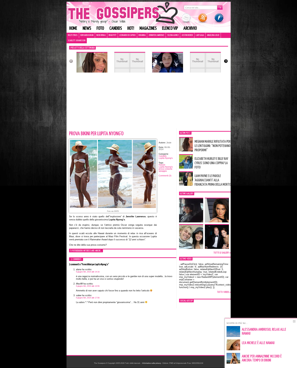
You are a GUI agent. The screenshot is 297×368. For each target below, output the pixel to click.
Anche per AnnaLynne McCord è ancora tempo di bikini (262, 358)
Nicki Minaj (101, 35)
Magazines (148, 28)
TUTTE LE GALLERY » (222, 252)
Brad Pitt (112, 35)
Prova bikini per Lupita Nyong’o (96, 133)
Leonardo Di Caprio (127, 35)
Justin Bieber (187, 35)
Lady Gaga (200, 35)
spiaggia (163, 171)
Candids (115, 28)
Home (73, 28)
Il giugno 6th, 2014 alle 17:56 (88, 298)
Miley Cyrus (73, 35)
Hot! (130, 28)
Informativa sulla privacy (151, 363)
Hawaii (162, 165)
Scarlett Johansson (76, 41)
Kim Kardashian (87, 35)
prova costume (165, 169)
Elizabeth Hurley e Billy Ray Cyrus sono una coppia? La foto (211, 163)
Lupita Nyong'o (166, 158)
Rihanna (142, 35)
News (87, 28)
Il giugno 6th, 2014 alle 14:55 (88, 286)
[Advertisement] (149, 103)
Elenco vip (170, 28)
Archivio (190, 28)
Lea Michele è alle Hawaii (258, 343)
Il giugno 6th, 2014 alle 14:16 (88, 272)
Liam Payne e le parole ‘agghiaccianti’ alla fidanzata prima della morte (213, 180)
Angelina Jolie (213, 35)
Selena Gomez (173, 35)
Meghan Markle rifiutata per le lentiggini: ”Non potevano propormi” (212, 146)
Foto (100, 28)
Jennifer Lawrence (156, 35)
